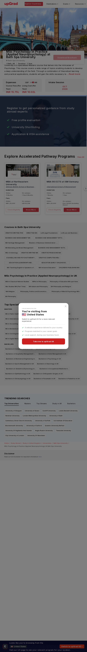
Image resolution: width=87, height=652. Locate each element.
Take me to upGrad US (43, 341)
